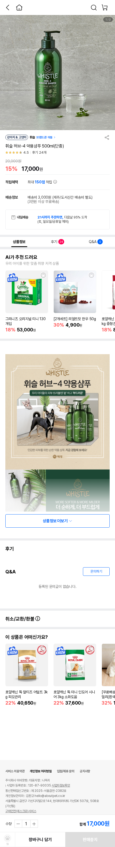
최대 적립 (40, 182)
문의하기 (96, 571)
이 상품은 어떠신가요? (26, 637)
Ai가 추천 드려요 (21, 257)
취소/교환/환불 (20, 619)
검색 (94, 7)
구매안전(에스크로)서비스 (20, 811)
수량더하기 (34, 823)
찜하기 (43, 275)
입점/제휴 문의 (65, 771)
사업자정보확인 (61, 785)
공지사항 (85, 771)
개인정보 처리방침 (40, 771)
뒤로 (7, 7)
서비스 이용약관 (14, 771)
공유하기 (107, 137)
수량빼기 (18, 823)
